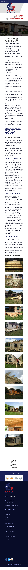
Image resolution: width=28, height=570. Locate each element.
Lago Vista (14, 467)
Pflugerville (14, 466)
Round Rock (14, 461)
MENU (5, 1)
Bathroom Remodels (10, 529)
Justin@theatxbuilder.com (15, 18)
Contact (7, 519)
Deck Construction (9, 531)
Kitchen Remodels (9, 526)
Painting (7, 539)
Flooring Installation (10, 536)
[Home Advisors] (11, 559)
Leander (14, 460)
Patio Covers (8, 534)
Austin (14, 464)
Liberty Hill (14, 463)
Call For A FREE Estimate (12, 255)
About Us (7, 514)
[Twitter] (9, 559)
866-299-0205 (19, 17)
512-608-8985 (19, 15)
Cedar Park (14, 459)
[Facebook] (6, 559)
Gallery (6, 517)
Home (6, 512)
